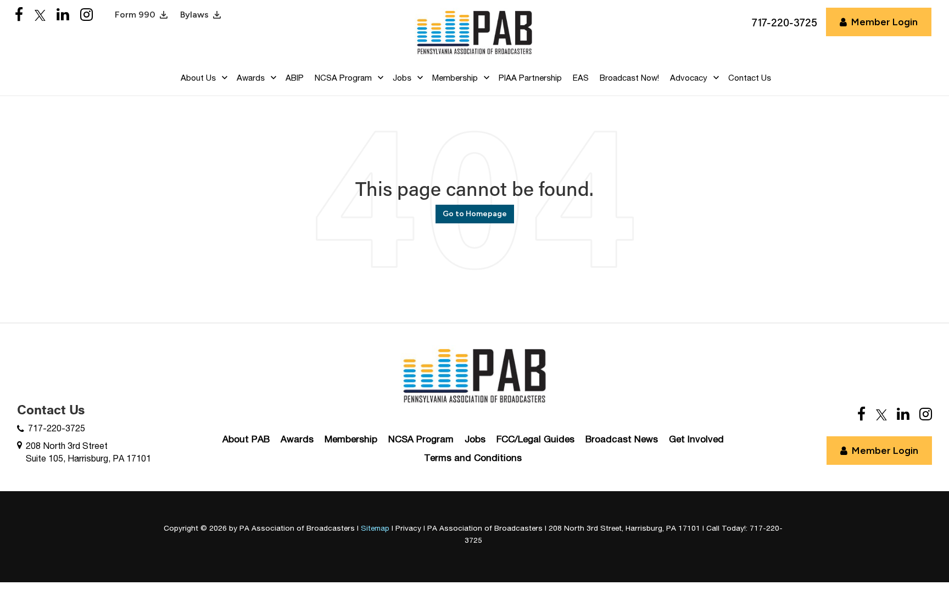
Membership (351, 439)
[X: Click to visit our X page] (40, 15)
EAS (581, 77)
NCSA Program (421, 439)
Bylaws (194, 14)
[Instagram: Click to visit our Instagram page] (86, 15)
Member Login (884, 22)
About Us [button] (198, 77)
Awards (297, 439)
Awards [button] (251, 77)
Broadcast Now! (629, 77)
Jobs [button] (402, 77)
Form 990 (135, 14)
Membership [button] (455, 77)
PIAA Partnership (530, 77)
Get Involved (696, 439)
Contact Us (749, 77)
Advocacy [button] (688, 77)
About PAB (246, 439)
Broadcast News (621, 439)
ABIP (295, 77)
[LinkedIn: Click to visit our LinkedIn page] (63, 15)
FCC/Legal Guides (535, 439)
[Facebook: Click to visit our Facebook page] (19, 15)
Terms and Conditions (473, 457)
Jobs (475, 439)
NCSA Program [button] (343, 77)
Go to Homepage (475, 213)
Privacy (408, 528)
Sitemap (375, 528)
